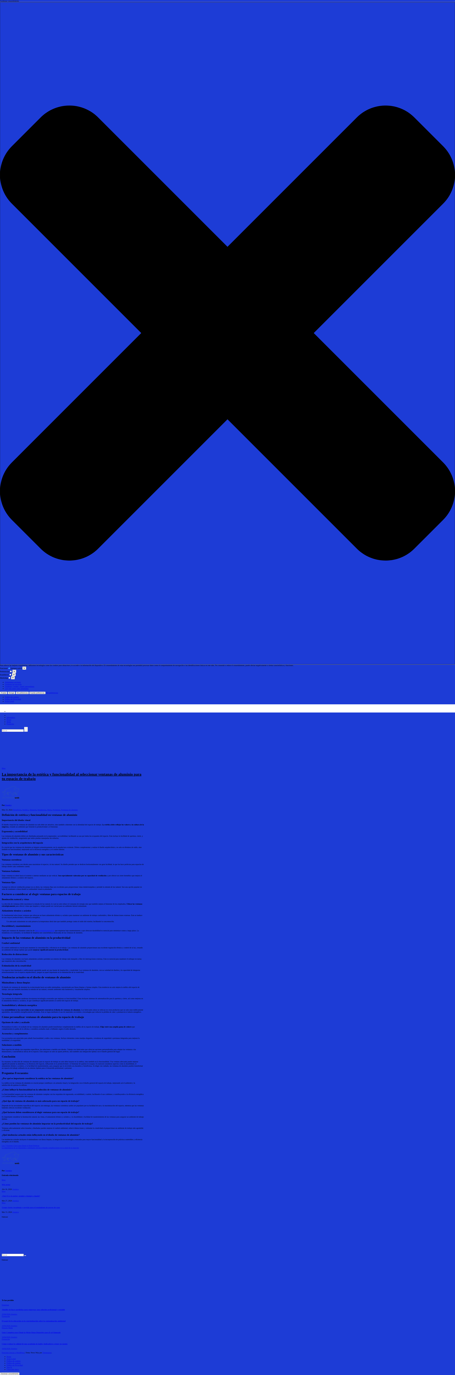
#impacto (33, 810)
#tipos (49, 810)
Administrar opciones (13, 682)
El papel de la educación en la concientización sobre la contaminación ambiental (34, 1321)
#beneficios (17, 810)
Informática (11, 718)
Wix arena (6, 1185)
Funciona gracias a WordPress (13, 1353)
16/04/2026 (6, 1326)
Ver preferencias (22, 693)
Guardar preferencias (37, 693)
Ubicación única (13, 1369)
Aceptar (3, 693)
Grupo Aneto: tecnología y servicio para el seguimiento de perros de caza (31, 1208)
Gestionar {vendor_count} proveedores (19, 686)
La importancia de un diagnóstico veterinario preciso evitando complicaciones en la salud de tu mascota (40, 1148)
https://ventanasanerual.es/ (45, 931)
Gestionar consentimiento (9, 1374)
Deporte (5, 1328)
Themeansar (46, 1353)
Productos (10, 724)
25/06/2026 (6, 1314)
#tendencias (41, 810)
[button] (227, 333)
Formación (6, 1316)
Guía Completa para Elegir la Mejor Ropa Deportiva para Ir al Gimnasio (31, 1333)
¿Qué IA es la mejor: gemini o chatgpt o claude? (21, 1196)
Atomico (8, 805)
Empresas (5, 1305)
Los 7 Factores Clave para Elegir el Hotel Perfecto (20, 1146)
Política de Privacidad (13, 699)
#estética (25, 810)
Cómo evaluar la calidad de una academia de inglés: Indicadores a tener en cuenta (34, 1344)
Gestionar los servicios (13, 684)
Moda (9, 722)
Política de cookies (12, 697)
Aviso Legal (9, 701)
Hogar (9, 720)
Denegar (11, 693)
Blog (3, 768)
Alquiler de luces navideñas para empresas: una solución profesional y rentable (33, 1310)
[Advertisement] (227, 749)
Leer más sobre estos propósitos (16, 689)
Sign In (9, 1367)
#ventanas (56, 810)
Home (9, 1357)
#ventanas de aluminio (69, 810)
